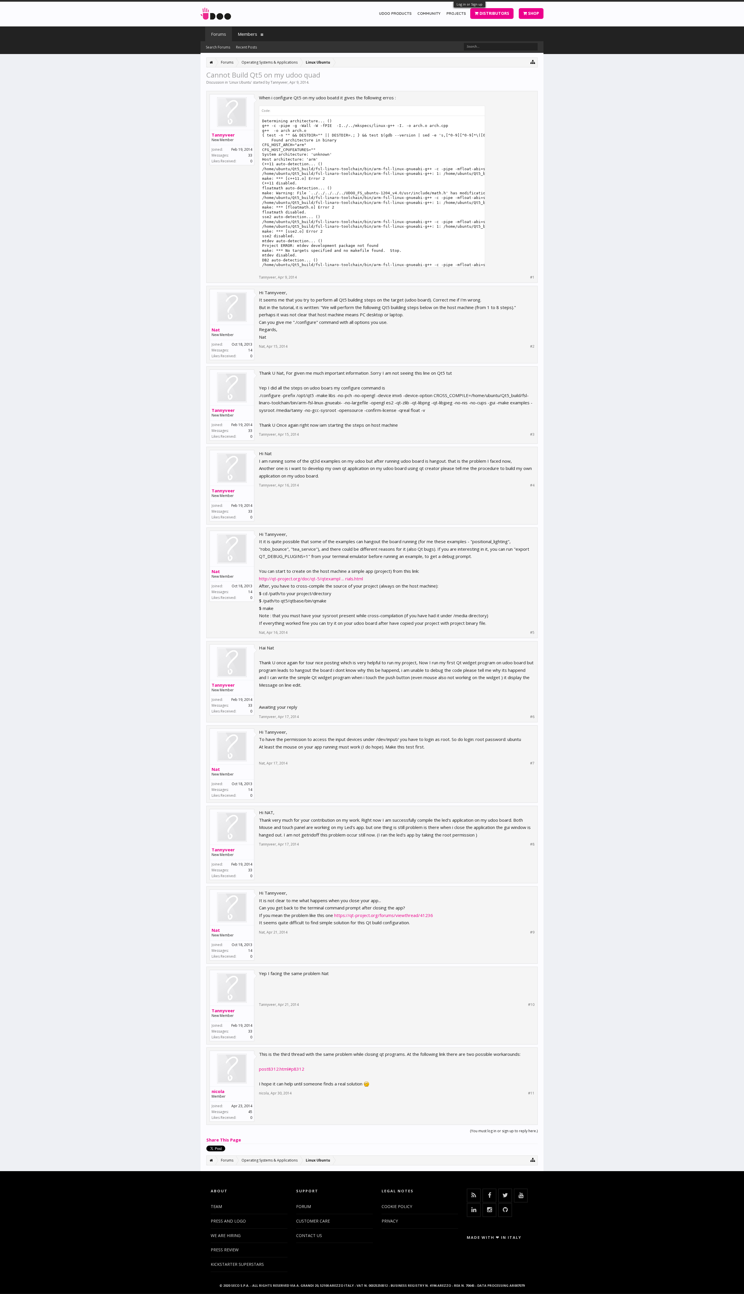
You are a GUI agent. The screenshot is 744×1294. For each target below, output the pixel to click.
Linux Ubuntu (240, 82)
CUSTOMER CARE (313, 1221)
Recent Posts (246, 47)
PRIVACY (390, 1221)
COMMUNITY (429, 13)
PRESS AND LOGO (228, 1221)
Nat (216, 330)
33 (250, 155)
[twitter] (505, 1196)
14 (250, 350)
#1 (532, 277)
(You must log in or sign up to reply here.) (504, 1130)
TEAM (216, 1206)
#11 (531, 1093)
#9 (532, 932)
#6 (532, 717)
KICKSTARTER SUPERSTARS (237, 1264)
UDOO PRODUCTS (395, 13)
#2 (532, 346)
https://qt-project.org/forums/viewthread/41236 (383, 915)
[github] (505, 1210)
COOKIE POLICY (397, 1206)
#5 (532, 632)
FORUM (303, 1206)
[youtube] (521, 1196)
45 (250, 1111)
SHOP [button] (533, 13)
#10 (531, 1004)
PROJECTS (456, 13)
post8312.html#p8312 (281, 1069)
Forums (218, 34)
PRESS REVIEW (225, 1249)
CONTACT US (309, 1235)
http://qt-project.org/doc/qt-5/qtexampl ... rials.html (311, 579)
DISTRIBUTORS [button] (493, 13)
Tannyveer (279, 82)
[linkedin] (474, 1210)
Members (247, 34)
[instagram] (489, 1210)
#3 (532, 434)
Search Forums (218, 47)
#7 (532, 763)
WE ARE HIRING (226, 1235)
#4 (532, 485)
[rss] (474, 1196)
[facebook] (489, 1196)
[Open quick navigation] (532, 61)
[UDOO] (216, 13)
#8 (532, 844)
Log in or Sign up (469, 4)
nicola (218, 1091)
